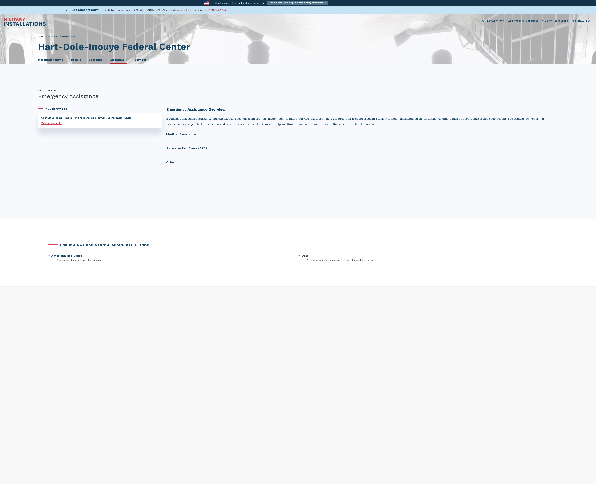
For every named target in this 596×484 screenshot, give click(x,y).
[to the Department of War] (206, 3)
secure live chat (187, 10)
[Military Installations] (25, 25)
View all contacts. (51, 123)
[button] (297, 3)
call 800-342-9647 (215, 10)
